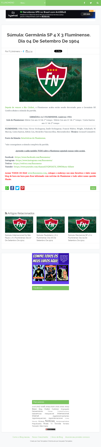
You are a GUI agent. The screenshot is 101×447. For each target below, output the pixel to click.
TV (52, 424)
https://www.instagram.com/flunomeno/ (34, 160)
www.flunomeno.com (37, 173)
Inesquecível (49, 414)
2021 (57, 406)
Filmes (50, 411)
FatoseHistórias (37, 411)
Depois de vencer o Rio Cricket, (20, 107)
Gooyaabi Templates (65, 441)
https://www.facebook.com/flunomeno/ (32, 157)
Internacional (63, 413)
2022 (62, 406)
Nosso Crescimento (40, 437)
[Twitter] (17, 189)
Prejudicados (37, 424)
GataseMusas (37, 414)
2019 (48, 406)
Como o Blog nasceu (21, 437)
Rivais (46, 423)
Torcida (57, 423)
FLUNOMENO (7, 2)
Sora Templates (42, 441)
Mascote (34, 421)
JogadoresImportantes (61, 416)
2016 (34, 407)
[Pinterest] (23, 189)
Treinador (35, 426)
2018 (43, 406)
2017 (38, 406)
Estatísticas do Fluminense (33, 138)
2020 (52, 406)
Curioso (55, 409)
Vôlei (41, 426)
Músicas (41, 421)
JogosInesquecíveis (39, 418)
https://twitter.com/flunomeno (28, 163)
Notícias (50, 420)
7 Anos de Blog (56, 437)
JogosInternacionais (55, 418)
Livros (67, 418)
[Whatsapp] (7, 189)
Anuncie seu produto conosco (77, 437)
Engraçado (65, 409)
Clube (47, 409)
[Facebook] (12, 189)
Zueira (45, 426)
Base (34, 409)
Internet (35, 416)
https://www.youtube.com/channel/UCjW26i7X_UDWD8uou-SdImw (44, 166)
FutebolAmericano (63, 411)
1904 (93, 188)
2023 (67, 406)
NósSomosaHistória (62, 421)
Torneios (66, 424)
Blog (40, 409)
